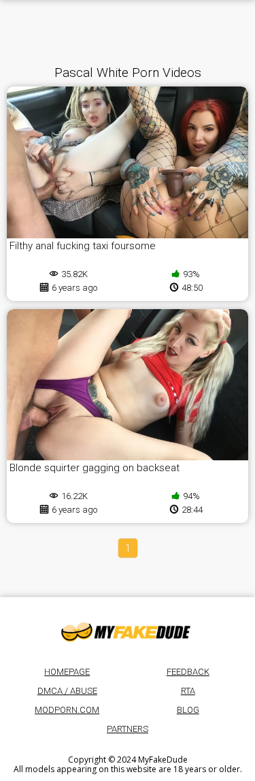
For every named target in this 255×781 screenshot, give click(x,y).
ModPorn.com (67, 710)
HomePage (67, 672)
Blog (188, 710)
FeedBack (188, 672)
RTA (188, 691)
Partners (127, 729)
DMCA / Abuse (67, 691)
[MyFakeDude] (128, 631)
